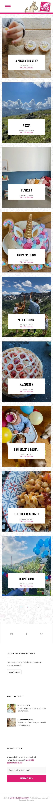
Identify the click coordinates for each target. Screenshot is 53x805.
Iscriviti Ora (26, 778)
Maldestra (26, 385)
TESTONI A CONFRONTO (26, 514)
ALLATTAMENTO (24, 705)
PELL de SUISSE (26, 320)
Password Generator (26, 800)
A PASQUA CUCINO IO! (26, 61)
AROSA (26, 126)
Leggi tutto (14, 672)
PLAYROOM (26, 190)
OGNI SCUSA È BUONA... (26, 449)
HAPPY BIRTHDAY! (26, 255)
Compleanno (26, 579)
